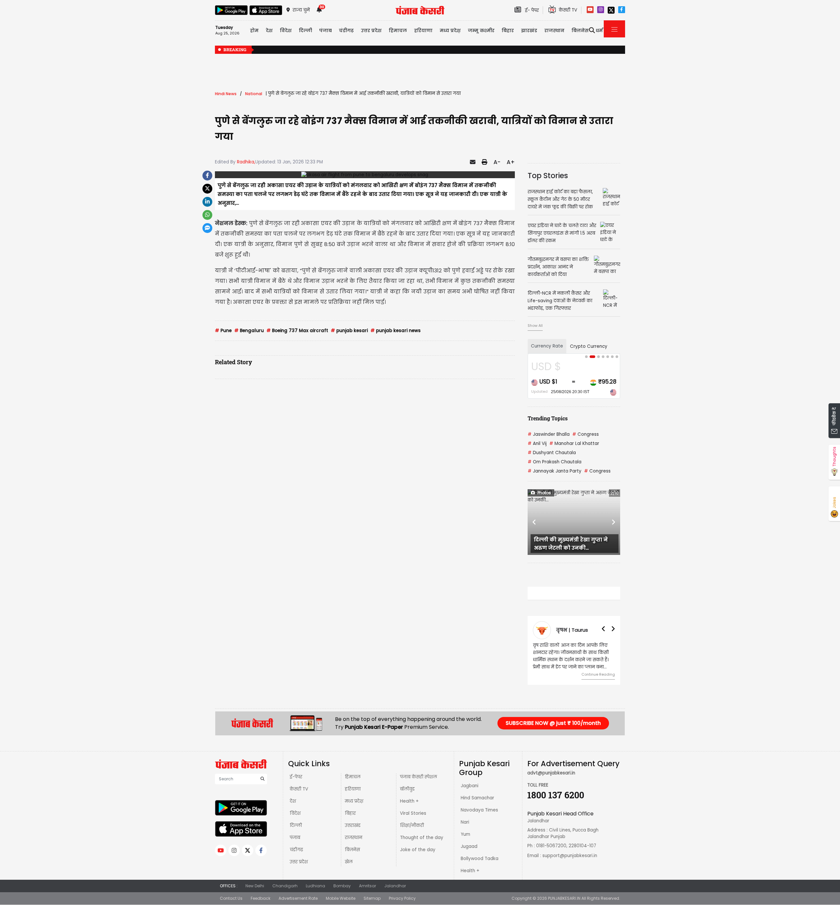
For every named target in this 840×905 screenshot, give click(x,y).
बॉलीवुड (407, 789)
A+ (511, 162)
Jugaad (469, 846)
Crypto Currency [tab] (588, 346)
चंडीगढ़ (296, 850)
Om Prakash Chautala (554, 462)
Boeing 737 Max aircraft (297, 330)
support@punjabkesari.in (569, 855)
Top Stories (548, 175)
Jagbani (469, 786)
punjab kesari (349, 330)
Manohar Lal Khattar (574, 443)
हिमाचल (353, 777)
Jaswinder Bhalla (549, 434)
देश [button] (269, 30)
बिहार (508, 30)
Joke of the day (417, 850)
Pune (223, 330)
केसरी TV (299, 789)
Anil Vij (537, 443)
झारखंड (529, 30)
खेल (349, 862)
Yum (465, 834)
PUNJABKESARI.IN (564, 898)
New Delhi (254, 886)
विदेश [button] (286, 30)
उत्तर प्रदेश (371, 30)
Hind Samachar (477, 798)
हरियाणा (353, 789)
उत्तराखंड (353, 825)
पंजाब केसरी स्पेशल (418, 777)
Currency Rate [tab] (547, 346)
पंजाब (295, 837)
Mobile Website (340, 898)
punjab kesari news (395, 330)
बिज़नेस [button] (580, 30)
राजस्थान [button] (554, 30)
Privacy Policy (402, 898)
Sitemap (372, 898)
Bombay (342, 886)
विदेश (295, 813)
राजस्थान (353, 837)
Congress (585, 434)
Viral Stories (413, 813)
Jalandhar (395, 886)
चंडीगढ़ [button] (346, 30)
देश (293, 801)
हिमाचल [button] (398, 30)
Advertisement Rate (298, 898)
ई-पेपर (296, 777)
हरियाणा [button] (423, 30)
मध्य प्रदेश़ (450, 30)
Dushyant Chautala (552, 453)
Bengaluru (249, 330)
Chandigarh (285, 886)
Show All (535, 325)
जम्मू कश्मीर (481, 30)
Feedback (260, 898)
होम (254, 30)
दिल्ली (305, 30)
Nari (465, 822)
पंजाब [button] (325, 30)
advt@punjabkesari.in (551, 773)
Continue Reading (598, 674)
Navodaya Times (479, 810)
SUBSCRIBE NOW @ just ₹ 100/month (553, 723)
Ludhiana (315, 886)
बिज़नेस (352, 850)
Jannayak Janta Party (554, 471)
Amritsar (367, 886)
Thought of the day (421, 837)
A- (497, 162)
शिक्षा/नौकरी (412, 825)
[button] (534, 522)
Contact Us (231, 898)
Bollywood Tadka (479, 858)
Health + (409, 801)
